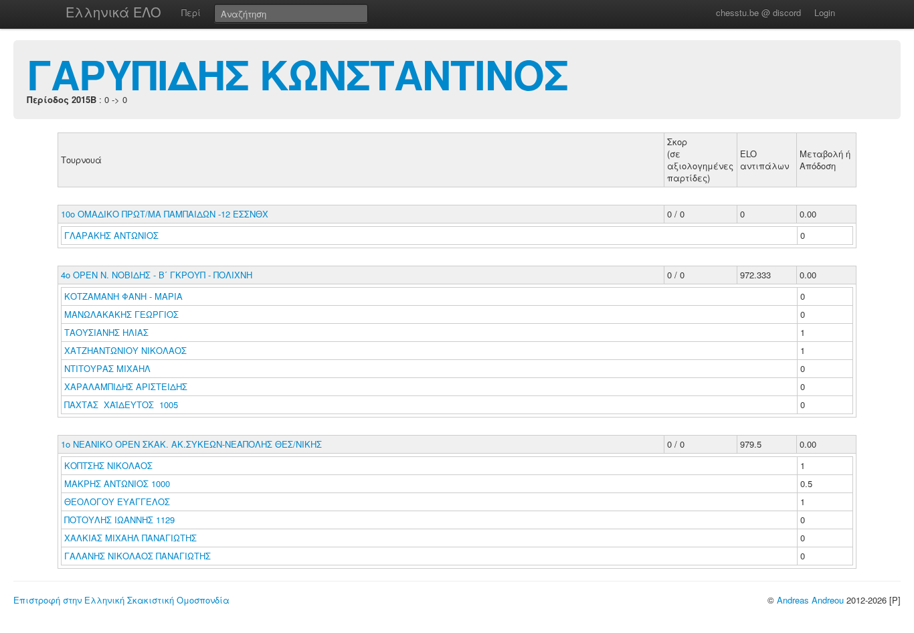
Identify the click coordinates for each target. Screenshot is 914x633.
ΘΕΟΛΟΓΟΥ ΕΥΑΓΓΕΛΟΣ (118, 501)
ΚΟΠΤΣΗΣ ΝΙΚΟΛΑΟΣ (109, 465)
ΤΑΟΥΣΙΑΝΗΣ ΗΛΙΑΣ (107, 332)
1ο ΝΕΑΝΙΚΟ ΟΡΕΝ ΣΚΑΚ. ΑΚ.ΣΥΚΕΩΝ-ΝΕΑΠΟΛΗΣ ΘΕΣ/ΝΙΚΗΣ (191, 444)
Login (824, 12)
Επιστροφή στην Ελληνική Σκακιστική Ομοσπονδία (121, 600)
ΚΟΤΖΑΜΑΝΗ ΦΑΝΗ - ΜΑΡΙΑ (124, 296)
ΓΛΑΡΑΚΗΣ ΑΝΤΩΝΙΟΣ (112, 235)
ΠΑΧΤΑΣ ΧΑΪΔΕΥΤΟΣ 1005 (121, 404)
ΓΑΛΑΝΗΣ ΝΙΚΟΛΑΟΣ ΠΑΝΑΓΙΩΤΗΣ (138, 555)
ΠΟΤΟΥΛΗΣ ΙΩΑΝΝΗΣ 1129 (119, 519)
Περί (191, 12)
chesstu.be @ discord (758, 12)
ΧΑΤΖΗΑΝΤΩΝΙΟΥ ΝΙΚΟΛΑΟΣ (126, 350)
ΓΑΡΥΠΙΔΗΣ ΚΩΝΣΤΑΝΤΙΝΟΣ (297, 73)
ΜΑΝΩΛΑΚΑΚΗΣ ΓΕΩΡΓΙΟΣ (122, 314)
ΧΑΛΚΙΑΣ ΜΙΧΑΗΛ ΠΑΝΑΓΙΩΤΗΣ (131, 537)
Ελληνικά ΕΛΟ (113, 11)
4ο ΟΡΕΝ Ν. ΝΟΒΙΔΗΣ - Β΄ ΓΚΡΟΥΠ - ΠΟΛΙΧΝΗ (156, 274)
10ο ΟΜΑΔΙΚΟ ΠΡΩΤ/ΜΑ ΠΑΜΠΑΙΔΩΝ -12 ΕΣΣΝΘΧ (164, 213)
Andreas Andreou (810, 600)
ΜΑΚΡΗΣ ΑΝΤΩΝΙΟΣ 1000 (117, 483)
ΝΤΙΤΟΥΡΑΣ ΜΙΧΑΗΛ (108, 368)
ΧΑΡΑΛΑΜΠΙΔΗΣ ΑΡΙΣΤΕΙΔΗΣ (127, 386)
